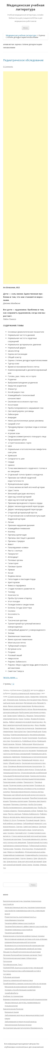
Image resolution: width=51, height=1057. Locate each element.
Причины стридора (19, 804)
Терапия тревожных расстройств (19, 929)
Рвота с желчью (14, 814)
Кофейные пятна (29, 741)
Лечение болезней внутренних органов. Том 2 (22, 955)
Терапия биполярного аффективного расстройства (26, 926)
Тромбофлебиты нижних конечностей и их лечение (24, 983)
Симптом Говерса (30, 826)
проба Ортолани (35, 804)
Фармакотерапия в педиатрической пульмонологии (25, 999)
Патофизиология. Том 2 (12, 964)
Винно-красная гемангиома (19, 706)
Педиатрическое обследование (23, 60)
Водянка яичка (38, 706)
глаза (20, 719)
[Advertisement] (25, 177)
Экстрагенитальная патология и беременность (23, 1028)
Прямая (40, 811)
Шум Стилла (27, 864)
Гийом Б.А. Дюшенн (25, 715)
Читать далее (10, 677)
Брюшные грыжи (12, 1012)
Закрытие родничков (25, 728)
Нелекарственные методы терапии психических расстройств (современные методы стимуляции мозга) (25, 910)
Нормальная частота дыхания (23, 750)
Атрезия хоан (12, 700)
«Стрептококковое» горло (19, 696)
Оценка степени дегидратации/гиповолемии (26, 779)
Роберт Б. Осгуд (9, 820)
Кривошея (41, 741)
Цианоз (29, 858)
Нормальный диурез (30, 760)
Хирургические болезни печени (18, 1025)
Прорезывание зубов (27, 811)
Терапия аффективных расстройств (20, 923)
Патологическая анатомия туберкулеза (19, 958)
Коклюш (6, 734)
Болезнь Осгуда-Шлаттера (30, 700)
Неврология (14, 747)
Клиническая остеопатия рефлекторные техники (23, 936)
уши (5, 852)
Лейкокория (27, 744)
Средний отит (21, 833)
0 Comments (8, 66)
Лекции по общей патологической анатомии (22, 952)
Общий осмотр (15, 763)
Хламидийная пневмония (13, 855)
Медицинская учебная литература (25, 7)
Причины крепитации (18, 801)
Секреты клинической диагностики (25, 693)
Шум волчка (12, 861)
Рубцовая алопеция (11, 977)
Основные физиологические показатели (25, 766)
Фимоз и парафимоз (15, 852)
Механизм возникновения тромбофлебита (23, 987)
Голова (27, 719)
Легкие (18, 744)
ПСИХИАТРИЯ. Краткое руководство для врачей (23, 967)
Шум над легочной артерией (30, 861)
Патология (7, 961)
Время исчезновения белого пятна (17, 709)
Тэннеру (17, 849)
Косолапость (16, 741)
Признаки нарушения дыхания (16, 798)
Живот (12, 728)
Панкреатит (29, 782)
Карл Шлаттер (20, 731)
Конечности (16, 738)
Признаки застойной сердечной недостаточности (24, 795)
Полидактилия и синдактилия (21, 785)
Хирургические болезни (13, 1009)
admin (40, 690)
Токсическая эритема (12, 839)
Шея (35, 858)
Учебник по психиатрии (13, 996)
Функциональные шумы (35, 852)
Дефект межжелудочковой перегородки (26, 722)
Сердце (19, 826)
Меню (25, 28)
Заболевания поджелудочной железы (21, 1021)
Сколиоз (10, 833)
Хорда (23, 858)
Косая (24, 738)
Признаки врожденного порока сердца (27, 792)
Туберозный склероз (38, 845)
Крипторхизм (8, 744)
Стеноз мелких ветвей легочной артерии (28, 836)
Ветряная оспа (30, 703)
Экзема (36, 864)
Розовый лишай (32, 820)
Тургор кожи (8, 849)
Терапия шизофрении (14, 933)
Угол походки (27, 849)
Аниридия (34, 696)
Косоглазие (32, 738)
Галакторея (12, 715)
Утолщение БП (40, 849)
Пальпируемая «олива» (13, 782)
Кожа (44, 731)
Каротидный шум (34, 731)
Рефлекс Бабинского (30, 814)
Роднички (21, 820)
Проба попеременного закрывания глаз (20, 807)
